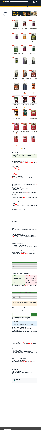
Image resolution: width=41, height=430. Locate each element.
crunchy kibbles (24, 162)
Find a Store (30, 2)
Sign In (32, 2)
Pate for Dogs (4, 14)
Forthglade (16, 204)
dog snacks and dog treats (24, 361)
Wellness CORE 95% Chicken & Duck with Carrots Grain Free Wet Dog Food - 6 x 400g (16, 118)
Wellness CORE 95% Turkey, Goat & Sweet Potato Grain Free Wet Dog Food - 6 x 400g (33, 105)
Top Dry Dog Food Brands (15, 168)
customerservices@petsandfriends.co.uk (21, 6)
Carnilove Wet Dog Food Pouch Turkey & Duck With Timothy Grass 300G (33, 118)
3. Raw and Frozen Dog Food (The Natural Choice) (17, 169)
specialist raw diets (31, 162)
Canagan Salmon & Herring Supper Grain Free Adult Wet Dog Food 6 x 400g (25, 92)
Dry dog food (13, 177)
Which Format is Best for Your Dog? (16, 172)
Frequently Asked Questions (15, 174)
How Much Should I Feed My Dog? (16, 173)
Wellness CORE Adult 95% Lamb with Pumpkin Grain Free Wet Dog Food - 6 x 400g (16, 105)
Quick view (16, 86)
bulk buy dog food (23, 342)
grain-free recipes (23, 197)
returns (23, 373)
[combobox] (19, 1)
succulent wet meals (28, 162)
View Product (16, 35)
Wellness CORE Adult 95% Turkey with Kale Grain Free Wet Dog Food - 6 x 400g (33, 92)
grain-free (27, 192)
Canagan (25, 285)
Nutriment (19, 232)
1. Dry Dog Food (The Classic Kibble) (16, 167)
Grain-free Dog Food (5, 12)
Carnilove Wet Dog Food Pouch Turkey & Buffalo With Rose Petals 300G (16, 132)
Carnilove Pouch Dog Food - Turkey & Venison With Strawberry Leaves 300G (25, 145)
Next (36, 148)
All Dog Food (4, 15)
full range (15, 358)
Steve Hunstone (14, 380)
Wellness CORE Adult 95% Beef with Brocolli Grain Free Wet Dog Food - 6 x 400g (25, 105)
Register (34, 2)
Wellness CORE (28, 285)
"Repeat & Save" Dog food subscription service (24, 253)
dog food (21, 162)
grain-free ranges (14, 236)
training (30, 361)
